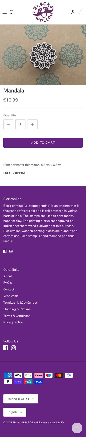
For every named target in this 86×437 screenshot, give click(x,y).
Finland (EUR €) (18, 399)
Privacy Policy (13, 322)
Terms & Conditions (16, 316)
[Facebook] (4, 251)
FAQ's (7, 283)
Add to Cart (43, 142)
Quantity (9, 115)
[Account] (72, 12)
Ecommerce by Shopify (51, 422)
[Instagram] (11, 251)
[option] (43, 55)
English (12, 412)
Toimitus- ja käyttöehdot (20, 302)
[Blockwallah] (43, 12)
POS (30, 422)
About (7, 276)
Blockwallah (20, 422)
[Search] (13, 12)
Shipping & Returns (16, 309)
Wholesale (11, 296)
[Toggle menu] (4, 12)
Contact (8, 289)
